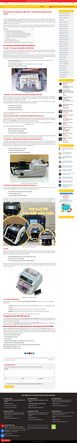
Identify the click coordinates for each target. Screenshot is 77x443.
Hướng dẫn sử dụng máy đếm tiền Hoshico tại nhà (67, 178)
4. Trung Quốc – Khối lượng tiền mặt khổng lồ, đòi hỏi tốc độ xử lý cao (18, 35)
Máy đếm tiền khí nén (64, 32)
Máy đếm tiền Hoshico (64, 13)
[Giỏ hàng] (73, 3)
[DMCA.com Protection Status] (53, 426)
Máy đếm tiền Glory (63, 26)
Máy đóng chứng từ (63, 61)
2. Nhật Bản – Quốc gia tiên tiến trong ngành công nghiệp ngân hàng (18, 33)
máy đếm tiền (21, 25)
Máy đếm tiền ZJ (63, 59)
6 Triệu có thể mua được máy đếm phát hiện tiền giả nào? (68, 149)
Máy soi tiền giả (62, 70)
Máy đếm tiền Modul (63, 43)
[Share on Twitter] (27, 353)
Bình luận (7, 368)
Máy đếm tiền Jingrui (63, 30)
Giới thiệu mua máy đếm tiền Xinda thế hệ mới (67, 170)
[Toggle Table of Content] (31, 29)
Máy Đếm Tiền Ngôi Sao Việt (14, 346)
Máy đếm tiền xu (62, 57)
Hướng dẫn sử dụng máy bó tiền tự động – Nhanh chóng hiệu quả (67, 185)
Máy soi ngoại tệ (62, 67)
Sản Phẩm (25, 6)
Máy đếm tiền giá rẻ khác (64, 15)
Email (23, 378)
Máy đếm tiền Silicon (63, 48)
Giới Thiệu (12, 6)
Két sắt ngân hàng (63, 54)
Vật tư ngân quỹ (62, 76)
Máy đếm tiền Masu (63, 22)
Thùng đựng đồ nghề (63, 72)
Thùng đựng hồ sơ (63, 74)
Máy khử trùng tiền (63, 65)
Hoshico (11, 199)
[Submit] (69, 3)
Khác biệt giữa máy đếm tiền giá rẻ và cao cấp (67, 166)
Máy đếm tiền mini (63, 41)
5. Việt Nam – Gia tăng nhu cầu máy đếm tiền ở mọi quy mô (16, 37)
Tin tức (42, 6)
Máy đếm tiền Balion (63, 24)
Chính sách (19, 6)
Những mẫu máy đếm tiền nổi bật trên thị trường (67, 181)
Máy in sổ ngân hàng (63, 63)
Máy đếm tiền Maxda (63, 37)
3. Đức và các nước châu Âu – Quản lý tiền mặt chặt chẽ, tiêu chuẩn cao (18, 34)
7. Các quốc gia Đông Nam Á (11, 39)
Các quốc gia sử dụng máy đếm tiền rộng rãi (13, 30)
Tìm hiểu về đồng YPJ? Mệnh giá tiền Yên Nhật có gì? (67, 162)
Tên (6, 378)
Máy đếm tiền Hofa (63, 28)
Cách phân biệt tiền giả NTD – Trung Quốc (67, 153)
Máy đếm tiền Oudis (63, 46)
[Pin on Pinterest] (31, 353)
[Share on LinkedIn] (33, 353)
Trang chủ (6, 6)
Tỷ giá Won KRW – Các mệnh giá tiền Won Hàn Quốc (67, 157)
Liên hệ (47, 6)
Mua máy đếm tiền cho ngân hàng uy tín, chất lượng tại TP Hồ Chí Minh (19, 42)
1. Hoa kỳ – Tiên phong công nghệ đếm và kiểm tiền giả (15, 32)
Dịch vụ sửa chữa (34, 6)
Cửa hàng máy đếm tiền (34, 428)
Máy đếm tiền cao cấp (64, 17)
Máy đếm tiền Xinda (63, 50)
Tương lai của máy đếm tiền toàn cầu (12, 40)
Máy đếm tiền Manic (63, 35)
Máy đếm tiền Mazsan (64, 39)
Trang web (41, 378)
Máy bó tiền (61, 19)
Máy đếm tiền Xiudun (63, 52)
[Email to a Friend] (29, 353)
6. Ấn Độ (7, 38)
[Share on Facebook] (25, 353)
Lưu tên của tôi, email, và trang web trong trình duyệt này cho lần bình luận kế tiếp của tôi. (24, 383)
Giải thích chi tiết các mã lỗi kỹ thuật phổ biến (68, 174)
